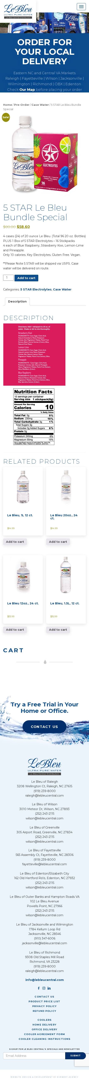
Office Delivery (45, 1029)
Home (7, 104)
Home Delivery (44, 1024)
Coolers (44, 1019)
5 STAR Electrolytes (36, 289)
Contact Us (44, 727)
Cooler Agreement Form (44, 1034)
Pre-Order (21, 104)
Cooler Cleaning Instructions (44, 1039)
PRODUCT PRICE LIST (44, 1001)
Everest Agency (67, 1077)
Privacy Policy (44, 1006)
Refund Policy (44, 1011)
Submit (75, 1055)
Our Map (27, 89)
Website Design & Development (32, 1077)
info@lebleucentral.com (44, 980)
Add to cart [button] (15, 542)
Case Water (40, 104)
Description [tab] (17, 301)
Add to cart (26, 278)
